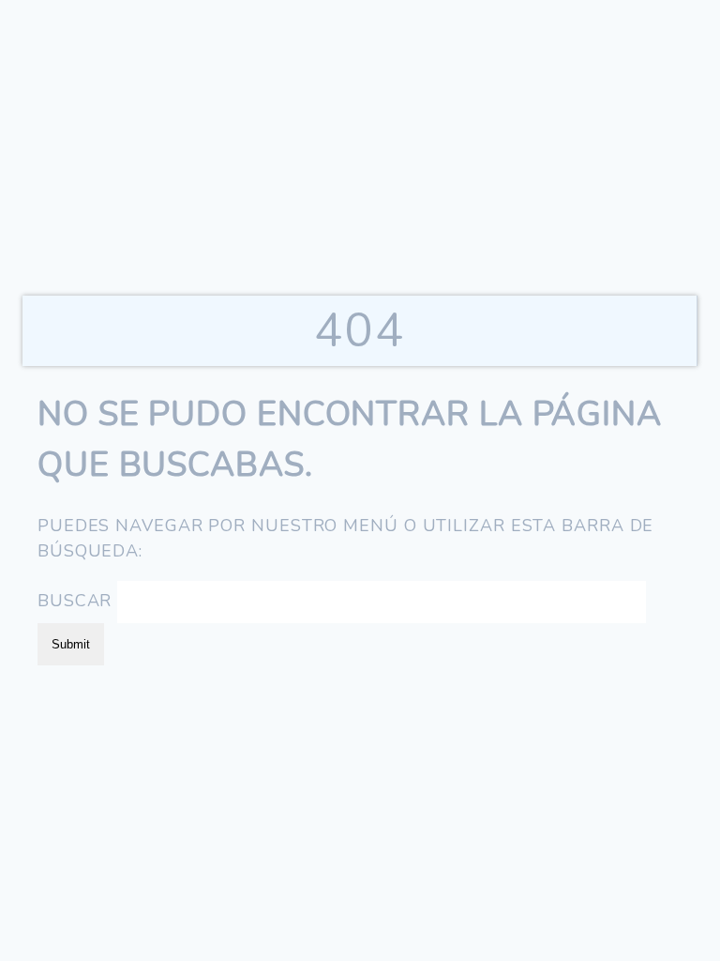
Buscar (75, 600)
